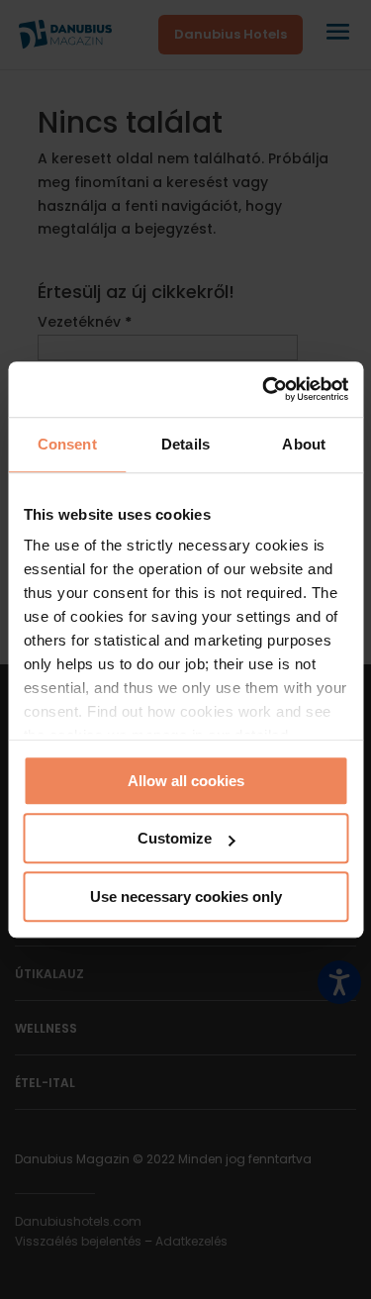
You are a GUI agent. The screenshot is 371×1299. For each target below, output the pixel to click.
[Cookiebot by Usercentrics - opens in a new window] (264, 389)
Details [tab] (185, 444)
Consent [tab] (67, 444)
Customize (175, 838)
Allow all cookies (186, 780)
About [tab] (303, 444)
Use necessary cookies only (186, 896)
